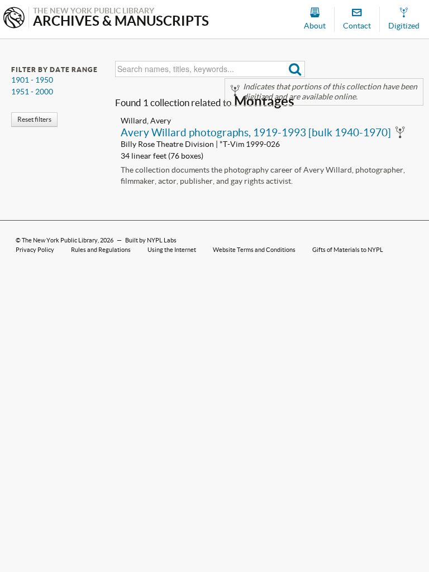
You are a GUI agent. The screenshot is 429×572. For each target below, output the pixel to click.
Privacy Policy (35, 249)
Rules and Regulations (101, 249)
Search (295, 69)
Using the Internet (171, 249)
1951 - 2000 (32, 91)
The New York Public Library (60, 240)
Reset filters (34, 119)
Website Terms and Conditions (254, 249)
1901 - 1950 (32, 79)
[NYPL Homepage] (14, 19)
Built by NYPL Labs (151, 240)
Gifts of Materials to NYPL (347, 249)
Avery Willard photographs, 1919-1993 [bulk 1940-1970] (256, 132)
